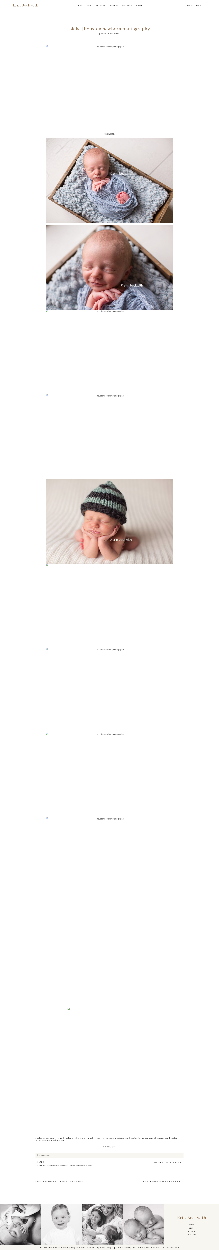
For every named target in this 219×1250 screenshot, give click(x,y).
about (192, 1228)
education (127, 5)
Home (192, 1225)
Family (102, 1225)
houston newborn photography (112, 1138)
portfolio (113, 5)
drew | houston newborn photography (162, 1181)
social (139, 5)
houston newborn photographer (79, 1138)
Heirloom (61, 1225)
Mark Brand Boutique (168, 1248)
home (80, 5)
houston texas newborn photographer (148, 1138)
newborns (115, 34)
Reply (89, 1166)
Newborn (143, 1225)
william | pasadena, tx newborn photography (60, 1181)
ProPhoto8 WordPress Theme (128, 1248)
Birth (20, 1225)
